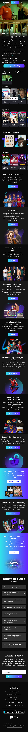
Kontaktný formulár (16, 702)
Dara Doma (13, 167)
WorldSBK (13, 330)
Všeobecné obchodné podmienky (14, 700)
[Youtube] (17, 688)
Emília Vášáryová (16, 61)
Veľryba (22, 101)
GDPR (8, 702)
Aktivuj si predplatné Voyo (14, 66)
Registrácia (15, 2)
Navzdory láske (14, 125)
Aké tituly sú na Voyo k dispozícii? (10, 613)
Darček (18, 697)
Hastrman (14, 101)
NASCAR (18, 328)
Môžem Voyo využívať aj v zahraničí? (11, 593)
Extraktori (5, 124)
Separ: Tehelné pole (22, 168)
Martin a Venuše (5, 102)
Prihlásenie (24, 2)
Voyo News (8, 705)
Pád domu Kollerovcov (5, 168)
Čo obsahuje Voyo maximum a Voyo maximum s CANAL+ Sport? (12, 637)
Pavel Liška (12, 62)
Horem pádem (7, 82)
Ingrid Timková (5, 62)
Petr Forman (8, 61)
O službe (20, 692)
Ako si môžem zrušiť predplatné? (12, 607)
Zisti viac (13, 224)
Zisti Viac (13, 186)
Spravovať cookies (18, 705)
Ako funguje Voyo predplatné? (11, 587)
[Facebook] (10, 688)
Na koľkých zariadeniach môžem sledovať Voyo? (12, 600)
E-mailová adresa (7, 672)
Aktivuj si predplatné (13, 373)
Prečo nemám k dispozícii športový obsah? (10, 621)
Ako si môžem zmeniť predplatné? (9, 628)
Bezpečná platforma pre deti (13, 437)
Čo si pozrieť (11, 697)
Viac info (14, 55)
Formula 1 (21, 326)
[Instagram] (14, 688)
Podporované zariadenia (14, 694)
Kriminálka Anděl (22, 125)
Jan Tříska (23, 61)
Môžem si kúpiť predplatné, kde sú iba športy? (12, 645)
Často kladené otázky (11, 692)
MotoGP (13, 328)
